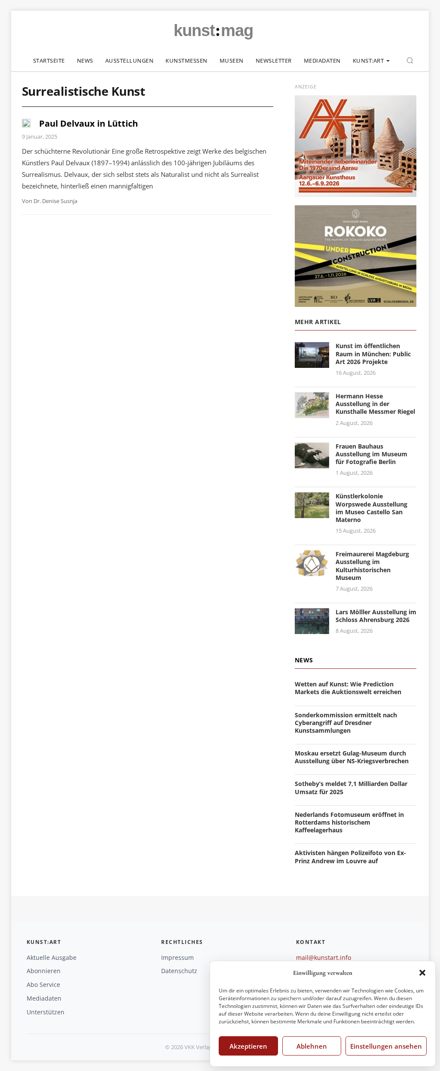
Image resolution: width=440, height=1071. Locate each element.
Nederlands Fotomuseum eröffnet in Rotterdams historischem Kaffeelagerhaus (349, 822)
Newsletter (274, 60)
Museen (232, 60)
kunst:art (368, 60)
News (85, 60)
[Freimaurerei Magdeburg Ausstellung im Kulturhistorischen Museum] (312, 571)
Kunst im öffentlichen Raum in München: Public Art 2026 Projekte (373, 353)
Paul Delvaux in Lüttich (88, 123)
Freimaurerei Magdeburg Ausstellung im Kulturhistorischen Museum (372, 566)
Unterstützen (45, 1012)
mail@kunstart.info (323, 957)
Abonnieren (44, 971)
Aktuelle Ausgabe (51, 957)
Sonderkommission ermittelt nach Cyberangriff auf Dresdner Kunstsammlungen (346, 722)
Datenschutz (179, 971)
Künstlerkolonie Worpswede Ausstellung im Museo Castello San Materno (371, 508)
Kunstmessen (186, 60)
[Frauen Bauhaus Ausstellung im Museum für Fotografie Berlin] (312, 463)
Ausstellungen (129, 60)
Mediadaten (322, 60)
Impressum (177, 957)
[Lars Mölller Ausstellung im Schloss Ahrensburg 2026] (312, 629)
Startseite (49, 60)
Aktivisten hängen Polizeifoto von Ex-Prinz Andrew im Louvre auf (350, 857)
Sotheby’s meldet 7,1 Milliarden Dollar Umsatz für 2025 (351, 787)
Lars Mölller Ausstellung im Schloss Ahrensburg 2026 (376, 616)
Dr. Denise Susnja (55, 201)
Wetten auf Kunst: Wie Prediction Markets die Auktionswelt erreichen (348, 688)
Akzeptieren (248, 1046)
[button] (422, 972)
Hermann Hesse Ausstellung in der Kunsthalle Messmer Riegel (375, 404)
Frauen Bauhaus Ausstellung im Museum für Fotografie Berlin (371, 454)
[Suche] (410, 60)
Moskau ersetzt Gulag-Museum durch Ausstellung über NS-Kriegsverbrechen (352, 757)
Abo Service (43, 984)
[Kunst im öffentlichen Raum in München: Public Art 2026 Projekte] (312, 363)
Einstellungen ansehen (386, 1046)
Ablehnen (311, 1046)
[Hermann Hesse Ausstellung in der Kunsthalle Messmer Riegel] (312, 413)
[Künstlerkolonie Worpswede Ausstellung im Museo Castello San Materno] (312, 513)
